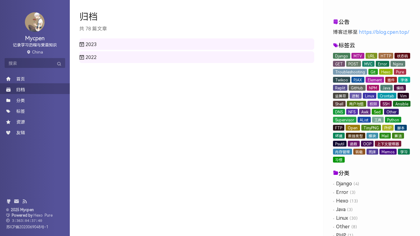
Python (393, 119)
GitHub (357, 87)
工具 (378, 119)
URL (371, 55)
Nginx (398, 63)
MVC (368, 63)
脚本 (401, 127)
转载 (359, 151)
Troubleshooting (350, 71)
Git (372, 71)
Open (353, 127)
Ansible (401, 103)
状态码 (402, 55)
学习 (404, 151)
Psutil (339, 143)
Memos (388, 151)
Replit (340, 87)
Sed (377, 111)
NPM (373, 87)
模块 (372, 135)
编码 (400, 87)
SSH (386, 103)
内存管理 (342, 151)
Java (386, 87)
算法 (398, 135)
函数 (353, 143)
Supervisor (344, 119)
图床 (372, 151)
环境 (339, 135)
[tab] (196, 44)
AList (364, 119)
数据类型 (355, 135)
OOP (367, 143)
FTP (338, 127)
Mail (385, 135)
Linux (369, 95)
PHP (387, 127)
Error (382, 63)
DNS (339, 111)
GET (339, 63)
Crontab (387, 95)
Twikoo (341, 79)
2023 (90, 44)
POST (353, 63)
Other (391, 111)
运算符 (340, 95)
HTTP (386, 55)
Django (341, 55)
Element (375, 79)
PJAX (358, 79)
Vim (403, 95)
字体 (404, 79)
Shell (339, 103)
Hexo (385, 71)
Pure (400, 71)
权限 (373, 103)
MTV (358, 55)
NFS (351, 111)
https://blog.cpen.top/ (384, 31)
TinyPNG (371, 127)
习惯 (339, 159)
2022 (90, 57)
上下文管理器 (388, 143)
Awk (364, 111)
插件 (391, 79)
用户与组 (356, 103)
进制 (355, 95)
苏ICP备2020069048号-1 (27, 226)
